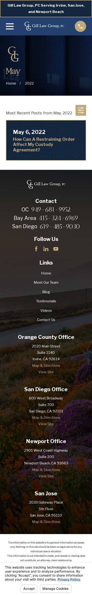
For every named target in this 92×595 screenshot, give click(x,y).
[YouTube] (55, 248)
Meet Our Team (46, 282)
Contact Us (46, 319)
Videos (46, 310)
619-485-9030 (60, 226)
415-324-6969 (58, 218)
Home (46, 273)
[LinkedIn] (45, 248)
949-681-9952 (51, 209)
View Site (46, 372)
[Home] (44, 26)
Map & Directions (46, 365)
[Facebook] (36, 248)
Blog (46, 292)
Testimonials (46, 301)
